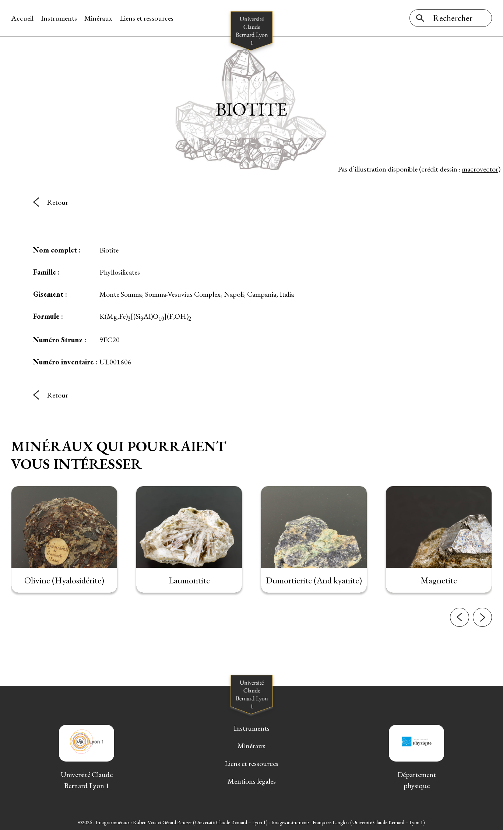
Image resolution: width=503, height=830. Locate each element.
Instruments (59, 18)
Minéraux (98, 18)
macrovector (480, 169)
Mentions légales (252, 781)
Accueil (22, 18)
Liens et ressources (146, 18)
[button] (459, 617)
